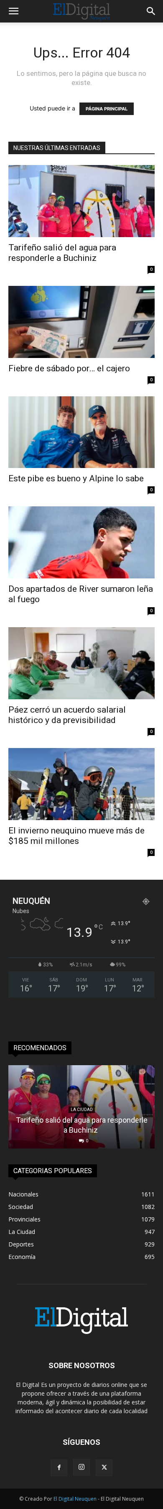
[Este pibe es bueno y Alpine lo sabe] (81, 432)
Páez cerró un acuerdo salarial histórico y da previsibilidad (67, 715)
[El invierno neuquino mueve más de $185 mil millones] (81, 784)
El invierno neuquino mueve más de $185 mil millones (76, 836)
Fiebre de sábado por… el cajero (69, 368)
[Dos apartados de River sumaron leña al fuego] (81, 542)
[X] (104, 1467)
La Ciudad (82, 1109)
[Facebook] (59, 1467)
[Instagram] (81, 1467)
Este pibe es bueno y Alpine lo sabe (76, 478)
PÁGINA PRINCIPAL (106, 109)
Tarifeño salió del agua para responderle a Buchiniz (62, 253)
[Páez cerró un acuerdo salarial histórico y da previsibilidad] (81, 663)
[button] (13, 11)
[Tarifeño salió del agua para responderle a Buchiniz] (81, 201)
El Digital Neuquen (75, 1498)
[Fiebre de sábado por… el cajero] (81, 322)
